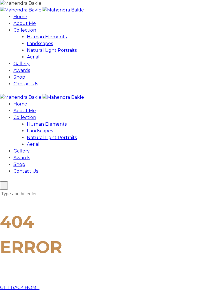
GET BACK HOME (19, 287)
